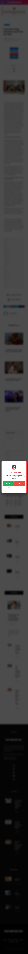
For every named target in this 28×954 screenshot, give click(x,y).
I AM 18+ (8, 483)
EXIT (20, 483)
